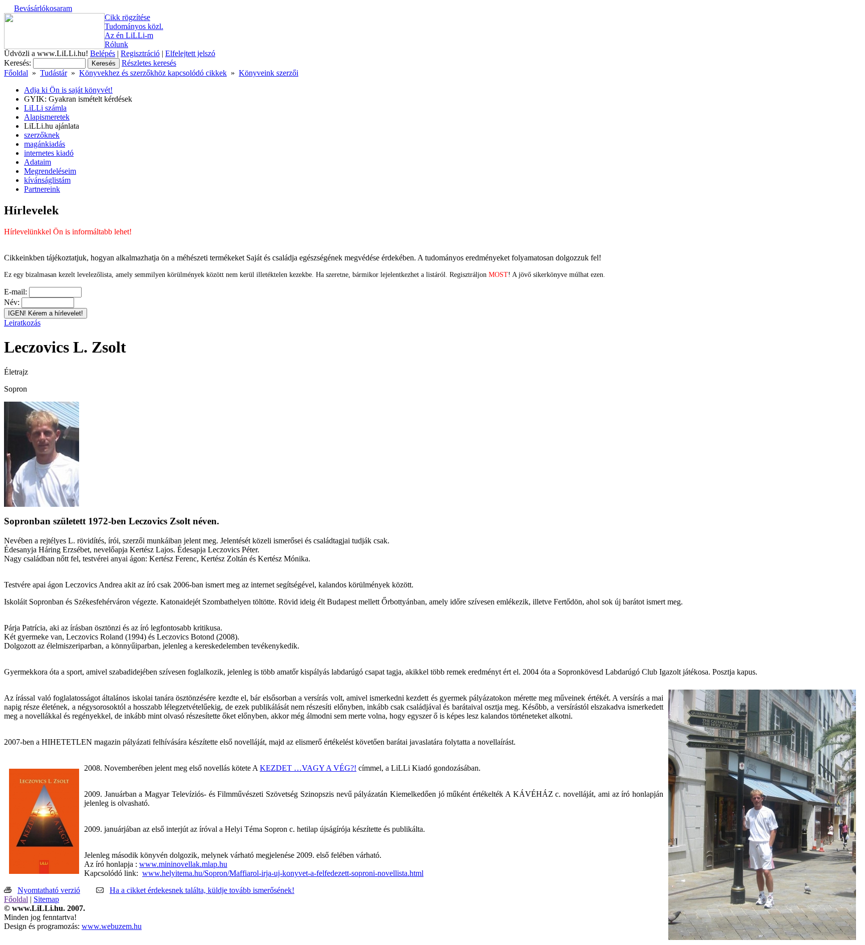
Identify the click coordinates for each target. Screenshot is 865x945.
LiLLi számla (45, 108)
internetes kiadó (49, 153)
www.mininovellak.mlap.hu (183, 864)
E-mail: (15, 291)
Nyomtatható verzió (49, 890)
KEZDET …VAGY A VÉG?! (308, 768)
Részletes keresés (149, 63)
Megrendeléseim (50, 171)
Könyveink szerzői (268, 73)
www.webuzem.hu (112, 926)
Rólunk (116, 44)
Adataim (37, 162)
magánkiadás (44, 144)
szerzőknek (42, 135)
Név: (12, 302)
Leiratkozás (22, 323)
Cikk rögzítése (127, 17)
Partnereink (42, 189)
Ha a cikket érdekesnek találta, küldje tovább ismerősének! (202, 890)
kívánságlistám (47, 180)
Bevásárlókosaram (43, 8)
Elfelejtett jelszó (190, 53)
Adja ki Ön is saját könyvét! (68, 90)
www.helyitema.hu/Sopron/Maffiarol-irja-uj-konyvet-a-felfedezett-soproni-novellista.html (282, 873)
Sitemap (46, 899)
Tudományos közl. (134, 26)
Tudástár (53, 73)
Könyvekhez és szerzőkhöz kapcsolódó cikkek (153, 73)
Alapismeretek (47, 117)
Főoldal (16, 73)
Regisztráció (140, 53)
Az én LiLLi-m (129, 35)
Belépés (102, 53)
